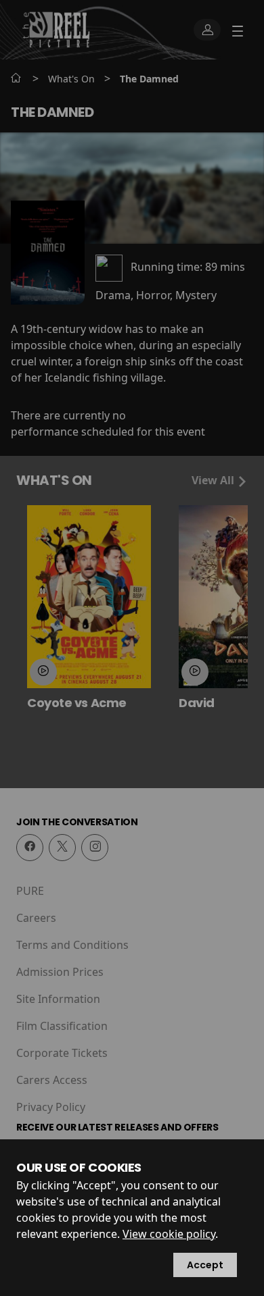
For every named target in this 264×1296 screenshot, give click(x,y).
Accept (205, 1265)
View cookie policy (169, 1233)
